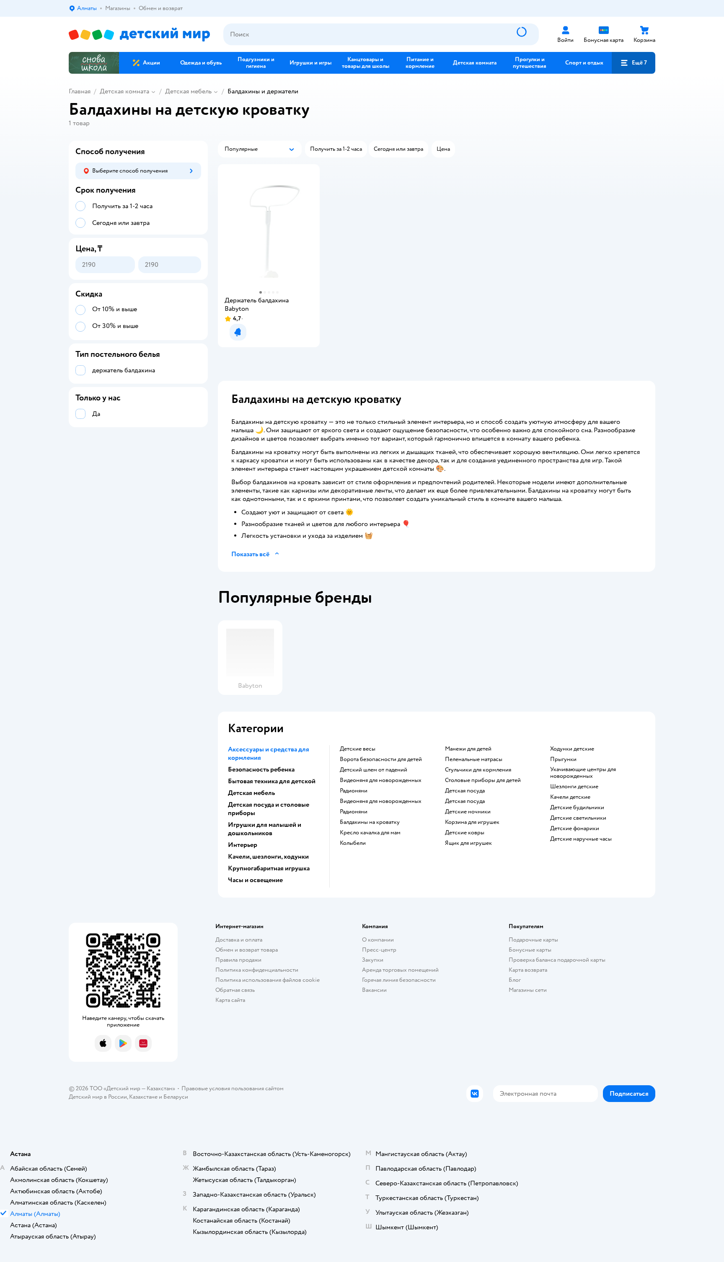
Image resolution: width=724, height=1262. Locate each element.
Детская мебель (188, 91)
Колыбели (353, 843)
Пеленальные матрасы (473, 759)
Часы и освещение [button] (255, 880)
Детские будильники (577, 807)
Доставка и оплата (238, 939)
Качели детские (570, 797)
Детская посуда (465, 790)
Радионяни (353, 790)
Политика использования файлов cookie (267, 979)
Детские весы (357, 749)
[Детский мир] (139, 34)
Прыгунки (563, 759)
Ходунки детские (572, 749)
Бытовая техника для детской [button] (271, 781)
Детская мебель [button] (251, 793)
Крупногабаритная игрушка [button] (269, 868)
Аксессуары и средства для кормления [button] (268, 753)
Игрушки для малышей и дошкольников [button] (264, 829)
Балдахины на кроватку (370, 822)
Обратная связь (235, 990)
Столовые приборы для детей (483, 780)
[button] (633, 63)
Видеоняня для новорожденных (380, 780)
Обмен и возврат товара (246, 949)
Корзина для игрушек (472, 822)
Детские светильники (578, 818)
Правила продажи (238, 959)
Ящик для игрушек (468, 843)
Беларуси (175, 1096)
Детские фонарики (574, 828)
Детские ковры (464, 832)
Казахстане (143, 1096)
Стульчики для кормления (478, 769)
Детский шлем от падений (373, 769)
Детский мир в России (98, 1096)
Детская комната (124, 91)
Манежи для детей (468, 749)
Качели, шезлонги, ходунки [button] (268, 856)
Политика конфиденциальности (256, 969)
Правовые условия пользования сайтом (232, 1088)
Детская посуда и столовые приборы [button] (268, 808)
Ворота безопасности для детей (381, 759)
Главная (79, 91)
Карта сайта (230, 1000)
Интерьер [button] (242, 845)
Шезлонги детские (574, 786)
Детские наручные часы (581, 839)
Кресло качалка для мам (370, 832)
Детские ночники (468, 811)
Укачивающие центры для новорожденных (583, 772)
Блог (515, 979)
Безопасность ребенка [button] (261, 769)
